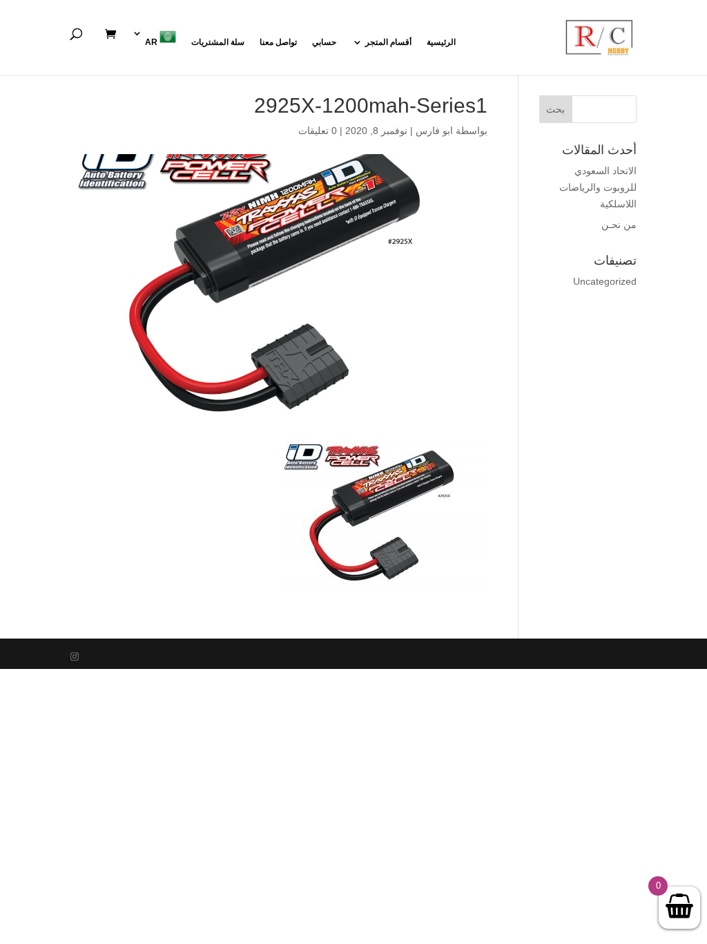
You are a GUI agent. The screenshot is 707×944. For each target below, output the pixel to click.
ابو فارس (434, 130)
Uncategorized (605, 281)
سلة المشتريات (217, 42)
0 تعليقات (317, 130)
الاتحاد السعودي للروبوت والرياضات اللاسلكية (598, 187)
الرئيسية (441, 42)
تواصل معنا (278, 42)
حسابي (324, 42)
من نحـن (619, 224)
